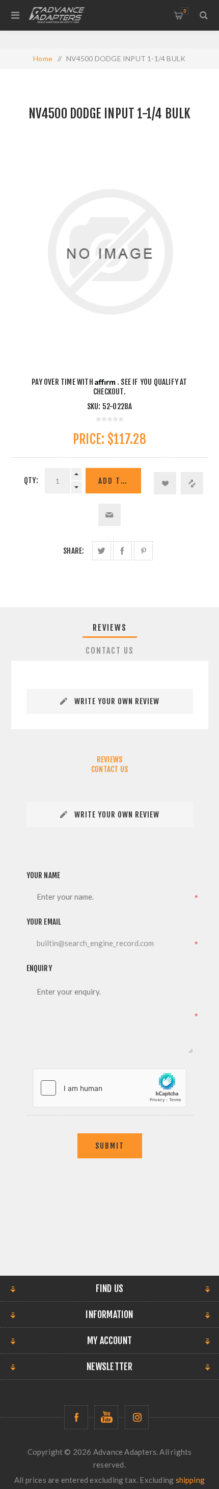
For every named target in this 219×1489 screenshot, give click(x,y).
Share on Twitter (101, 550)
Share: (73, 551)
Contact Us (110, 651)
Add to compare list (192, 483)
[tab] (109, 627)
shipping (190, 1479)
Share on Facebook (122, 550)
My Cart (184, 11)
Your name (43, 875)
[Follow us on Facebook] (76, 1417)
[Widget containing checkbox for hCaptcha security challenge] (109, 1088)
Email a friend (109, 515)
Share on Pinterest (143, 550)
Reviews (110, 628)
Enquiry (39, 968)
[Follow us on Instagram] (137, 1417)
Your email (44, 922)
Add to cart (119, 481)
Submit (109, 1146)
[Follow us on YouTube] (106, 1417)
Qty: (31, 480)
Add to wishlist (165, 483)
